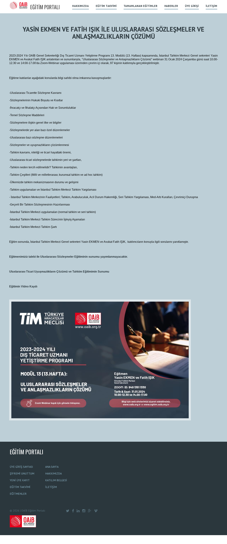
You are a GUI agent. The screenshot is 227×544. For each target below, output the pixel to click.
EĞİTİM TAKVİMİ (106, 6)
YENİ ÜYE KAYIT (20, 480)
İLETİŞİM (211, 6)
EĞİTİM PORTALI (26, 452)
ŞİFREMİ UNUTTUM (22, 473)
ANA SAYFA (52, 466)
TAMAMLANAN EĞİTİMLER (140, 6)
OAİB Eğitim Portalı (33, 510)
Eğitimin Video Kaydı (23, 286)
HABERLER (171, 6)
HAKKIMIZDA (80, 6)
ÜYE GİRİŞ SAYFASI (21, 466)
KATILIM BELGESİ (56, 480)
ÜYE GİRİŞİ (192, 6)
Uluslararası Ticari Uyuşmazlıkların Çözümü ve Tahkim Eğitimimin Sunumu (59, 271)
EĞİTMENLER (18, 493)
